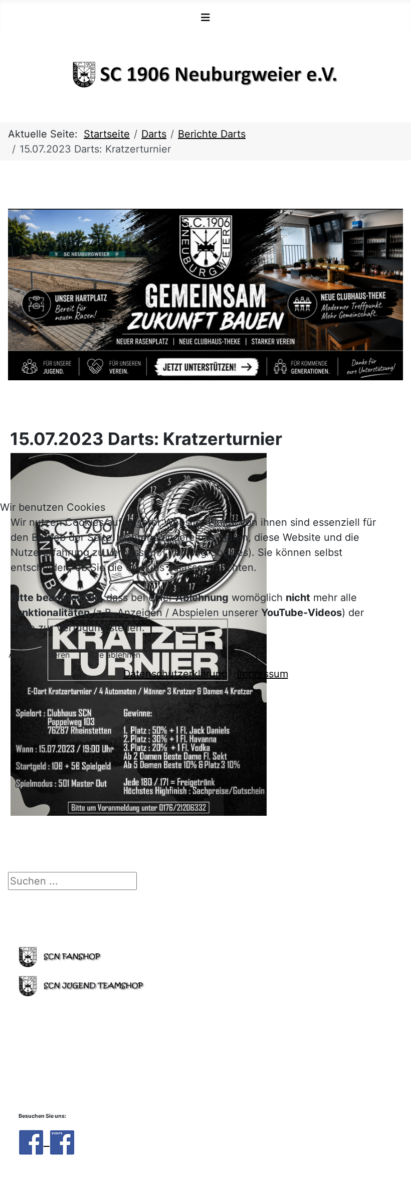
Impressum (262, 674)
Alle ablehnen (115, 655)
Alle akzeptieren (39, 655)
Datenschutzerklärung (175, 674)
